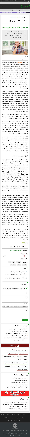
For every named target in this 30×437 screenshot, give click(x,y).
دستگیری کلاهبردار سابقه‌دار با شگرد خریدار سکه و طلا (16, 336)
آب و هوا (8, 414)
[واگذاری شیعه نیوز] (15, 12)
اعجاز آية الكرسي (23, 353)
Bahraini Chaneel (22, 359)
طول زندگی (11, 262)
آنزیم (19, 265)
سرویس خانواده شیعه (23, 17)
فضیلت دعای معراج (13, 353)
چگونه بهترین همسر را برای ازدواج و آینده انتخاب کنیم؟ (15, 275)
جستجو (13, 418)
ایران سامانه (12, 435)
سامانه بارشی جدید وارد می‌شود (20, 340)
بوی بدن (24, 265)
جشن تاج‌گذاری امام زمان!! (21, 385)
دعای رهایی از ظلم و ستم (21, 350)
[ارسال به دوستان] (12, 21)
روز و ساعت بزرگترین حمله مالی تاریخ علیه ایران (17, 387)
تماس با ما (23, 414)
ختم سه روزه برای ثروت (22, 356)
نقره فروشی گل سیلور (22, 369)
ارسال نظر (22, 259)
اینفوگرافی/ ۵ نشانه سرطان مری (20, 380)
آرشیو (18, 414)
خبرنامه (8, 418)
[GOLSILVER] (15, 393)
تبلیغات (23, 418)
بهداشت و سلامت (14, 17)
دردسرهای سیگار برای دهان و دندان (18, 272)
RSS (5, 418)
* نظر (26, 309)
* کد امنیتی (25, 301)
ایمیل (26, 297)
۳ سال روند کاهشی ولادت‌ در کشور (18, 406)
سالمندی (18, 262)
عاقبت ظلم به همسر (9, 350)
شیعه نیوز (20, 62)
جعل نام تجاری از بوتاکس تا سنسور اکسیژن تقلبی (16, 333)
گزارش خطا (23, 254)
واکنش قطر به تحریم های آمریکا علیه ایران (18, 378)
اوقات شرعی (2, 414)
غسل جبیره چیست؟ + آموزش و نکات (17, 409)
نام (26, 292)
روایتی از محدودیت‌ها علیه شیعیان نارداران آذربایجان (14, 404)
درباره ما (28, 414)
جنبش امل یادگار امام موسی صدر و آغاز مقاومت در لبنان (15, 338)
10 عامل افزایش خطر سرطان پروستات (19, 382)
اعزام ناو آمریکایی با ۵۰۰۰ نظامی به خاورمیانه (18, 329)
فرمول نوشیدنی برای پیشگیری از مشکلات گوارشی (15, 278)
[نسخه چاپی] (10, 21)
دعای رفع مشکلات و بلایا (9, 356)
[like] (15, 256)
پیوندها (13, 414)
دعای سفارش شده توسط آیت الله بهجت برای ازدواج (16, 366)
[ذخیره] (14, 21)
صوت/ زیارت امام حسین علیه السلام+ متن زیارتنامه (18, 10)
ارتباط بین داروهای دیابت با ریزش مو (19, 331)
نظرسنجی (19, 418)
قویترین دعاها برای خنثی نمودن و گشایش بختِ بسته (16, 363)
